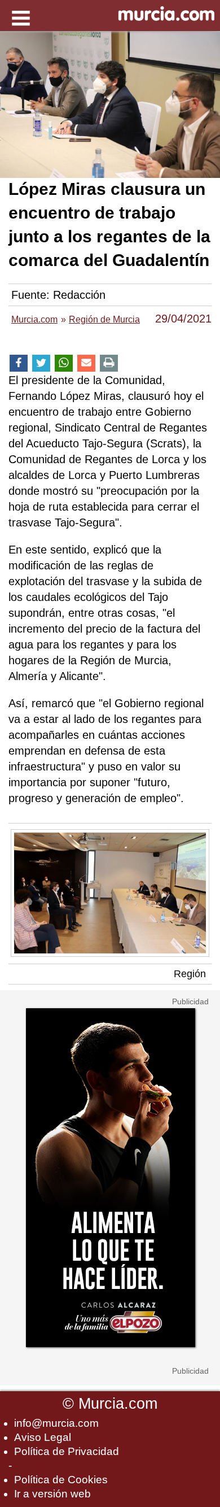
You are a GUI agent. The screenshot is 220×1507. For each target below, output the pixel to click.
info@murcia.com (56, 1423)
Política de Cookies (61, 1480)
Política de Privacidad (66, 1451)
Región (190, 973)
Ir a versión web (52, 1494)
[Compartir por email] (86, 363)
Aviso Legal (42, 1437)
